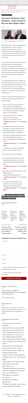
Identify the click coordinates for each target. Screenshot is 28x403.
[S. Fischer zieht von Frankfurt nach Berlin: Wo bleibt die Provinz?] (5, 207)
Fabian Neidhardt (16, 194)
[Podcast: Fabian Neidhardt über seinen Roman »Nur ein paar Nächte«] (23, 207)
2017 (6, 194)
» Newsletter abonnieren (8, 297)
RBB (19, 196)
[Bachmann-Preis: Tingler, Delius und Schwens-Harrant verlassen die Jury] (14, 343)
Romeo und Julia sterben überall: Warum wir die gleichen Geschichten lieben (13, 215)
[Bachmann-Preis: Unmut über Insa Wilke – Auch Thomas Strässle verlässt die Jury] (14, 325)
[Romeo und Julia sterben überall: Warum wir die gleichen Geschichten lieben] (14, 207)
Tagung (23, 196)
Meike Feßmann (12, 41)
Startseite (3, 11)
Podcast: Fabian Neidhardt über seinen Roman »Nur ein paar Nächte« (22, 215)
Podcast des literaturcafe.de (10, 11)
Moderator (10, 196)
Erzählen (10, 194)
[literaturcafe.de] (14, 7)
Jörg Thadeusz (4, 196)
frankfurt (22, 194)
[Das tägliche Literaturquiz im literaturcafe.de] (14, 377)
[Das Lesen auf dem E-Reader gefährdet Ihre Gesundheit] (8, 384)
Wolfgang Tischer (12, 198)
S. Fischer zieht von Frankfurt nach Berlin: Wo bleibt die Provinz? (5, 214)
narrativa (15, 196)
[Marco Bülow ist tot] (14, 364)
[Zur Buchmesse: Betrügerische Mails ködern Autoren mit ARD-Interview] (12, 368)
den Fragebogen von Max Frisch (15, 82)
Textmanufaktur (5, 198)
